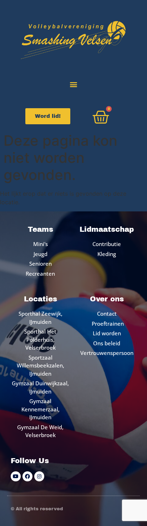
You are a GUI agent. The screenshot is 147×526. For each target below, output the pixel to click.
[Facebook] (27, 476)
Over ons (107, 299)
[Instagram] (39, 476)
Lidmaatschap (107, 229)
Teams (40, 229)
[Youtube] (16, 476)
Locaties (40, 299)
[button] (74, 84)
